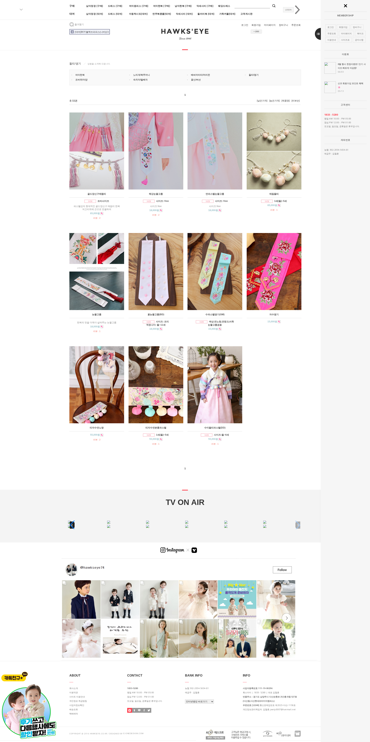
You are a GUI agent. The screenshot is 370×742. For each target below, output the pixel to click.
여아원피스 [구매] (138, 6)
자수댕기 (274, 314)
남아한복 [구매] (183, 6)
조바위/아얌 (81, 79)
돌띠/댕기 (254, 75)
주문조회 (296, 25)
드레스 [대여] (115, 13)
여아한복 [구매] (161, 6)
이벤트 (345, 54)
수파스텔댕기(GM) (215, 314)
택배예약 (73, 714)
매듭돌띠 (274, 194)
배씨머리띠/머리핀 (200, 75)
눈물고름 (96, 314)
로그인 (244, 25)
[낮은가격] (262, 100)
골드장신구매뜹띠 (96, 194)
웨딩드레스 (224, 6)
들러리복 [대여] (206, 13)
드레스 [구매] (115, 6)
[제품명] (286, 100)
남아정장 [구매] (94, 6)
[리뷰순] (296, 100)
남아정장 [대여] (94, 13)
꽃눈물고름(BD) (156, 314)
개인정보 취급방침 (78, 701)
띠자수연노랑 (97, 427)
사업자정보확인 (76, 705)
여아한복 (80, 75)
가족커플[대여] (227, 13)
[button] (72, 525)
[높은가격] (274, 100)
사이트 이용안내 (77, 697)
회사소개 (73, 688)
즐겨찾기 (79, 24)
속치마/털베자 (140, 79)
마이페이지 (270, 25)
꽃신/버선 (196, 79)
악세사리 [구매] (205, 6)
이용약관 (73, 692)
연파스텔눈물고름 (215, 194)
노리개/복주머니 (141, 75)
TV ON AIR (185, 502)
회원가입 (256, 25)
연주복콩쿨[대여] (161, 13)
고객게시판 (246, 13)
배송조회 (73, 709)
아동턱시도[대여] (138, 13)
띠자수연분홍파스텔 (155, 427)
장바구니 (283, 25)
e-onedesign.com (133, 733)
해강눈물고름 (156, 194)
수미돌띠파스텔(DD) (214, 427)
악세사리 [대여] (184, 13)
